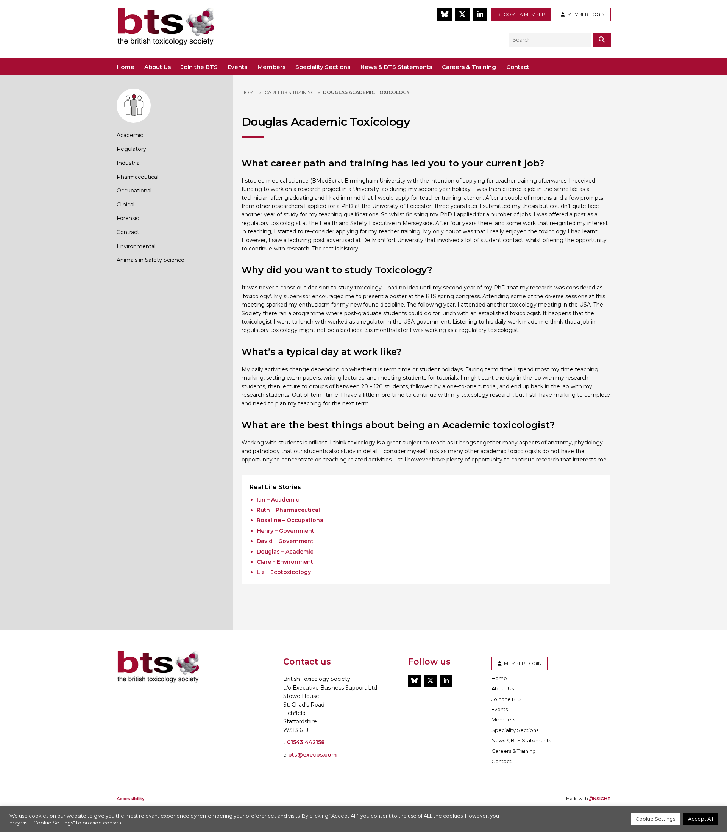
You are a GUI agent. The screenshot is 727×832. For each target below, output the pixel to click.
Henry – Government (285, 530)
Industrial (129, 163)
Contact (517, 66)
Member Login (585, 14)
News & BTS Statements (396, 66)
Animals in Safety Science (150, 259)
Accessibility (130, 798)
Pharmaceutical (137, 177)
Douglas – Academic (285, 551)
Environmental (136, 246)
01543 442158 (306, 742)
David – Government (285, 541)
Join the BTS (199, 66)
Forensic (128, 218)
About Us (157, 66)
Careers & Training (469, 66)
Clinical (125, 204)
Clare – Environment (285, 561)
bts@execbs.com (312, 754)
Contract (128, 232)
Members (271, 66)
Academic (130, 135)
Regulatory (131, 148)
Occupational (134, 190)
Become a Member (521, 14)
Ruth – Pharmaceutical (288, 510)
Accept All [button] (700, 819)
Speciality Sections (322, 66)
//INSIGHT (600, 798)
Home (125, 66)
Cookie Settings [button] (655, 819)
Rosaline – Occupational (291, 520)
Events (237, 66)
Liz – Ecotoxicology (284, 572)
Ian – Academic (278, 499)
